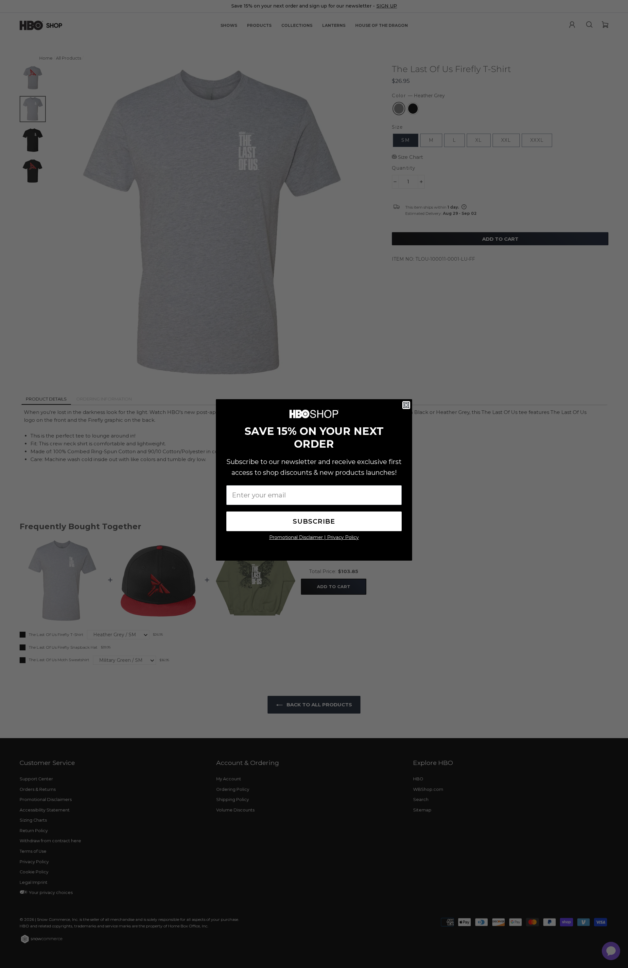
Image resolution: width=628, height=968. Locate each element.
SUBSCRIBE (314, 521)
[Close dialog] (406, 405)
